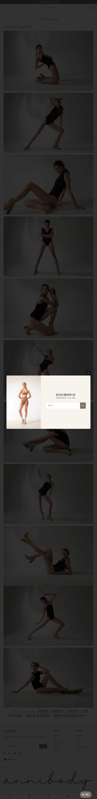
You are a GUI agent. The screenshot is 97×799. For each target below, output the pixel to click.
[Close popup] (88, 373)
